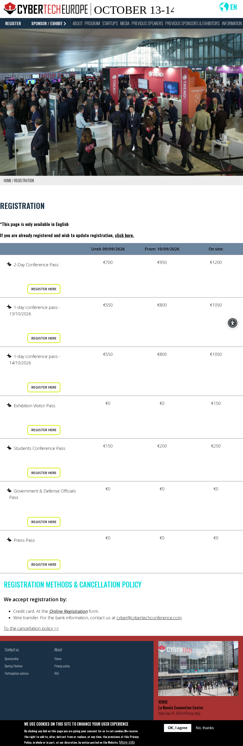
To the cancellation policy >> (31, 628)
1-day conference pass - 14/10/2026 (34, 359)
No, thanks (205, 728)
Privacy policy (62, 665)
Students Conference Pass (39, 448)
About (58, 649)
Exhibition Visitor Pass (34, 405)
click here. (124, 235)
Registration (24, 180)
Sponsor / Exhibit (47, 23)
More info (127, 742)
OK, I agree (177, 728)
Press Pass (24, 540)
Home (7, 180)
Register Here (43, 289)
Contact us (12, 649)
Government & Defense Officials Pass (42, 494)
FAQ (56, 673)
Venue (57, 658)
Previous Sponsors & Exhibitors (192, 23)
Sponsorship (12, 658)
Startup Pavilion (14, 665)
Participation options (16, 673)
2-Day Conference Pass (36, 264)
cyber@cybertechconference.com (149, 617)
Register (13, 23)
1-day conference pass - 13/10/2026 (34, 310)
